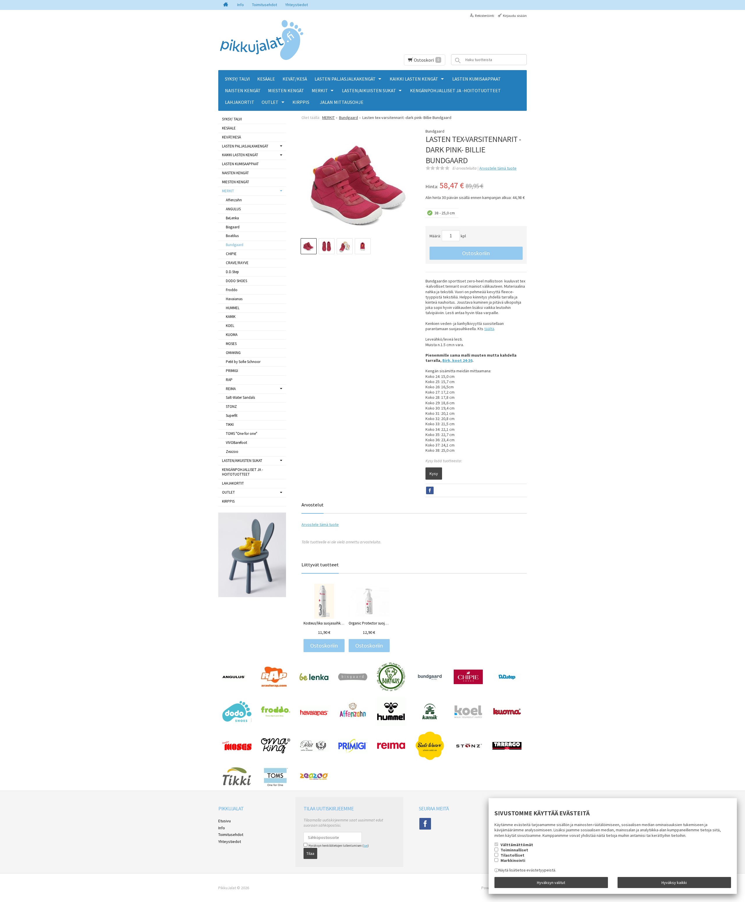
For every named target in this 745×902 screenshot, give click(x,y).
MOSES (231, 343)
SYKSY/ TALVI (237, 79)
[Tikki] (236, 784)
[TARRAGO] (507, 748)
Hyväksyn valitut (551, 882)
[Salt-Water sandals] (429, 759)
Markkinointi (513, 860)
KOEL (230, 325)
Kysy (434, 473)
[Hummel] (391, 724)
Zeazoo (232, 451)
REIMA (231, 388)
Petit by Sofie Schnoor (243, 361)
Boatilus (232, 235)
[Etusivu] (225, 5)
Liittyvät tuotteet (320, 564)
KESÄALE (266, 79)
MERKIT (320, 90)
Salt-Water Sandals (240, 397)
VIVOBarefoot (236, 442)
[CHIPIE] (468, 682)
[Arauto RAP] (274, 685)
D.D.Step (232, 271)
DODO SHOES (236, 280)
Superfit (231, 415)
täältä (489, 328)
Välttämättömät (517, 844)
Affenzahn (234, 200)
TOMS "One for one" (241, 433)
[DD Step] (507, 679)
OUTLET (270, 102)
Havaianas (234, 298)
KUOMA (231, 334)
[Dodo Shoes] (236, 720)
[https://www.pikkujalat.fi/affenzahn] (352, 722)
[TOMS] (275, 786)
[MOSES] (236, 748)
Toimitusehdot (264, 4)
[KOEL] (468, 717)
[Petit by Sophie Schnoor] (314, 750)
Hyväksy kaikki (674, 882)
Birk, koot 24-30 (457, 360)
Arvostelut (312, 504)
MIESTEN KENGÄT (286, 90)
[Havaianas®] (314, 715)
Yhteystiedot (296, 4)
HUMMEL (233, 307)
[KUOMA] (507, 713)
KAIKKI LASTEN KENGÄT (414, 79)
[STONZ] (468, 749)
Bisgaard (233, 227)
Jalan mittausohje (341, 102)
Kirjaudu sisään (515, 15)
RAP (229, 379)
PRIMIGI (232, 370)
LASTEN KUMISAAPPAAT (476, 79)
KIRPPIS (300, 102)
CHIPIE (231, 253)
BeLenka (232, 218)
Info (240, 4)
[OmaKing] (275, 752)
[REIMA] (391, 752)
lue (365, 846)
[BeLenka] (314, 679)
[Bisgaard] (352, 679)
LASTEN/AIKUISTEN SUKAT (369, 90)
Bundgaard (234, 244)
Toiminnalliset (514, 850)
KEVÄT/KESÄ (295, 79)
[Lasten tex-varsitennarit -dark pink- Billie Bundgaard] (357, 185)
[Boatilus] (391, 690)
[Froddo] (275, 715)
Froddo (231, 289)
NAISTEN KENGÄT (243, 90)
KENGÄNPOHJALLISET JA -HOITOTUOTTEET (455, 90)
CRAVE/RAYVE (237, 262)
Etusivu (224, 820)
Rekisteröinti (484, 15)
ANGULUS (233, 209)
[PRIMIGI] (352, 751)
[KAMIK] (429, 718)
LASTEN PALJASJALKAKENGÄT (345, 79)
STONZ (231, 406)
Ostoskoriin (476, 253)
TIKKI (230, 424)
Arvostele (498, 168)
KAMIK (230, 316)
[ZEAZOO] (314, 779)
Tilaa (310, 853)
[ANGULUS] (234, 679)
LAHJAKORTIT (239, 102)
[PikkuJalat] (262, 40)
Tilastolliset (512, 855)
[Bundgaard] (429, 680)
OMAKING (233, 352)
